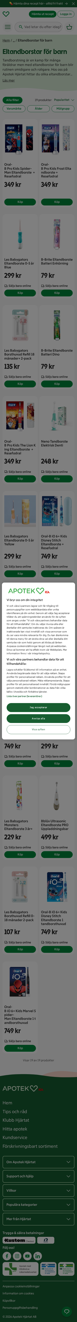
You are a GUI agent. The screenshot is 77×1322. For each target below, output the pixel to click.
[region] (38, 661)
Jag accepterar (38, 707)
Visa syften (38, 729)
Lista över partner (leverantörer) (24, 696)
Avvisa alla (38, 718)
